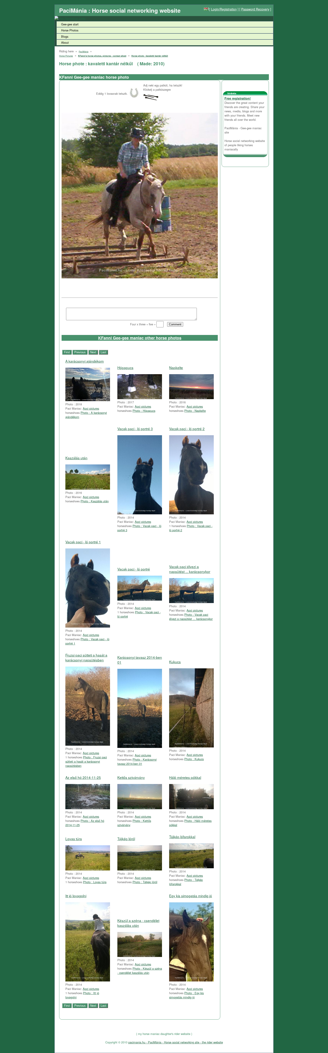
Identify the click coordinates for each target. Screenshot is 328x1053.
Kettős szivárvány (131, 777)
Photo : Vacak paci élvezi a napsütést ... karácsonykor (191, 616)
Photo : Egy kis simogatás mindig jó (186, 995)
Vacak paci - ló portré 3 (135, 428)
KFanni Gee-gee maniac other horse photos (139, 338)
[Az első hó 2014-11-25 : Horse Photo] (87, 808)
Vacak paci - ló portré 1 (83, 541)
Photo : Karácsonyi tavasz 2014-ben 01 (137, 761)
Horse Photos (69, 30)
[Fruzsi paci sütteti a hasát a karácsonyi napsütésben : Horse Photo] (87, 744)
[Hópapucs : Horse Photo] (139, 398)
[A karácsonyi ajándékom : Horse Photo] (87, 400)
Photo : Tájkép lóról (145, 882)
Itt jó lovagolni (75, 895)
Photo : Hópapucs (144, 410)
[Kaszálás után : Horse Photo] (87, 488)
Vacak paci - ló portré (133, 569)
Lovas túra (73, 838)
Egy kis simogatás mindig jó (190, 895)
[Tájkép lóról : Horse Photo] (139, 869)
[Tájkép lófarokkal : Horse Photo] (191, 867)
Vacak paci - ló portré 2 (187, 428)
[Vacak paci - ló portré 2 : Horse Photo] (191, 513)
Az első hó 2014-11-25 (83, 777)
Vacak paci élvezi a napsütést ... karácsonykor (189, 569)
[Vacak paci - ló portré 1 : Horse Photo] (87, 626)
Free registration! (237, 98)
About (65, 42)
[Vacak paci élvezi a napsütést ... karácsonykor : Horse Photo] (191, 602)
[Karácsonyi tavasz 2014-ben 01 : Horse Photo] (139, 747)
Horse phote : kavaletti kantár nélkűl (149, 55)
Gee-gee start (70, 24)
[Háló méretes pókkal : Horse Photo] (191, 808)
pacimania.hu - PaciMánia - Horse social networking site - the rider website (175, 1042)
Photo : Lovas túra (94, 882)
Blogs (64, 36)
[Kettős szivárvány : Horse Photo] (139, 808)
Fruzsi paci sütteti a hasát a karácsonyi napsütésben (86, 657)
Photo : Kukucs (194, 759)
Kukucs (175, 661)
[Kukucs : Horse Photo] (191, 746)
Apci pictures (91, 408)
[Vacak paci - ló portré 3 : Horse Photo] (139, 513)
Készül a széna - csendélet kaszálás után (138, 923)
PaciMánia (83, 51)
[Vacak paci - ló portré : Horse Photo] (139, 599)
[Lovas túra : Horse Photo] (87, 869)
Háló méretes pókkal (185, 777)
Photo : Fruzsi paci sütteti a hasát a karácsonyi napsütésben (86, 761)
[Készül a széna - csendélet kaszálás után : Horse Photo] (139, 956)
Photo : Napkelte (195, 410)
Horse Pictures (66, 55)
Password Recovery (255, 9)
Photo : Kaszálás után (95, 501)
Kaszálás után (76, 457)
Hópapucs (125, 367)
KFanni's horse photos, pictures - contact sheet (102, 55)
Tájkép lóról (126, 838)
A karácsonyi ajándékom (84, 361)
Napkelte (176, 367)
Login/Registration (224, 9)
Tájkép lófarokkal (182, 836)
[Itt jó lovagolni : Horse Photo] (87, 980)
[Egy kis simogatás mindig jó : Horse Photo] (191, 980)
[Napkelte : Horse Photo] (191, 398)
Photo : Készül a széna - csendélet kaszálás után (139, 970)
